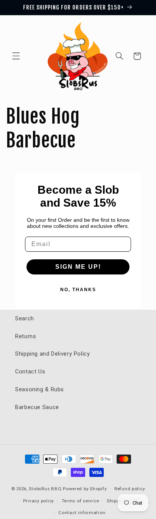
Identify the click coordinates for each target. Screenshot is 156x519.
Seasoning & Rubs (39, 389)
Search (24, 318)
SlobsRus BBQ (45, 488)
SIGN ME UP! (78, 266)
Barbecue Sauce (37, 407)
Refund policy (129, 488)
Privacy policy (38, 500)
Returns (25, 336)
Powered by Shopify (84, 488)
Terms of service (80, 500)
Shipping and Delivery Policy (52, 353)
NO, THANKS (78, 289)
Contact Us (30, 371)
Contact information (81, 512)
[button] (16, 56)
